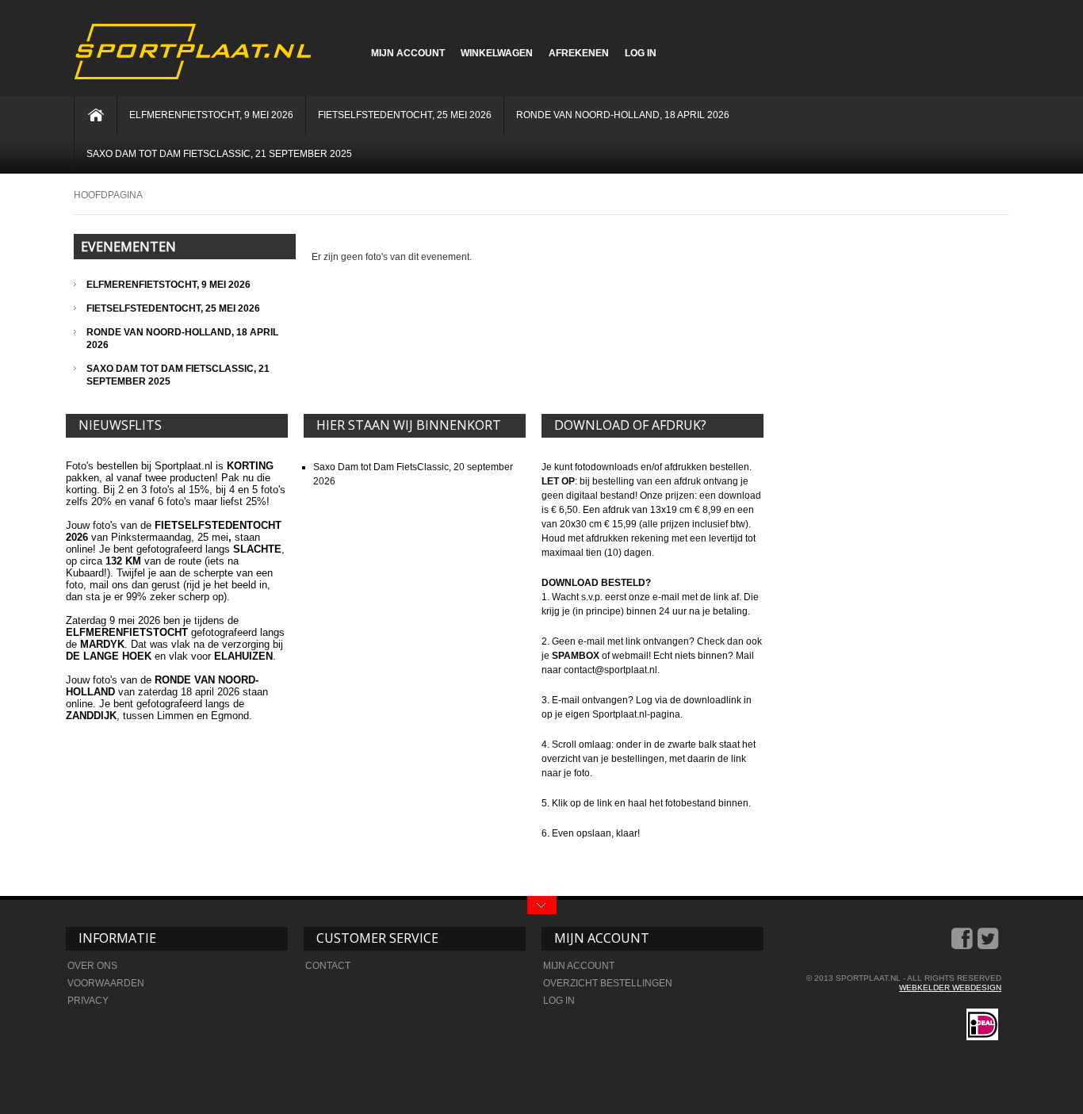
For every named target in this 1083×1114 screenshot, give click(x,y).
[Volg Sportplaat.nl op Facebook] (963, 944)
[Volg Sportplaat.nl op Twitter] (989, 944)
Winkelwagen (497, 53)
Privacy (88, 1000)
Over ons (92, 965)
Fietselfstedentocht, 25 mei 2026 (405, 115)
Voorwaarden (105, 983)
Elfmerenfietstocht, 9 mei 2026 (211, 115)
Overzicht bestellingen (607, 983)
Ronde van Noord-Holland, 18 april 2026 (622, 115)
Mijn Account (408, 53)
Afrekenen (579, 53)
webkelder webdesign (950, 987)
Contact (327, 965)
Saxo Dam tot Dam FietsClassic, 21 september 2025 (219, 153)
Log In (640, 53)
